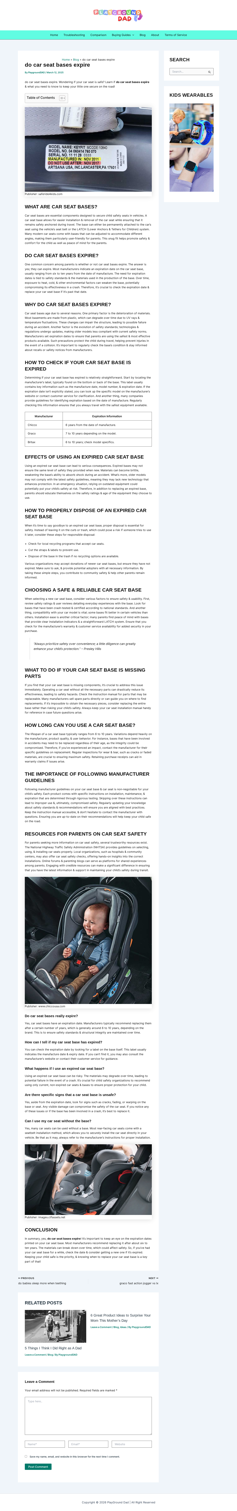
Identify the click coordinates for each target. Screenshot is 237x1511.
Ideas (123, 1327)
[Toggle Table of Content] (60, 98)
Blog (143, 35)
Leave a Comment (35, 1354)
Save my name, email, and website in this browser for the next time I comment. (75, 1456)
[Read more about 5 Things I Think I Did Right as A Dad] (55, 1326)
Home (54, 35)
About (155, 35)
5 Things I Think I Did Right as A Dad (53, 1348)
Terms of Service (176, 35)
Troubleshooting (74, 35)
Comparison (98, 35)
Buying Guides (121, 35)
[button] (132, 34)
